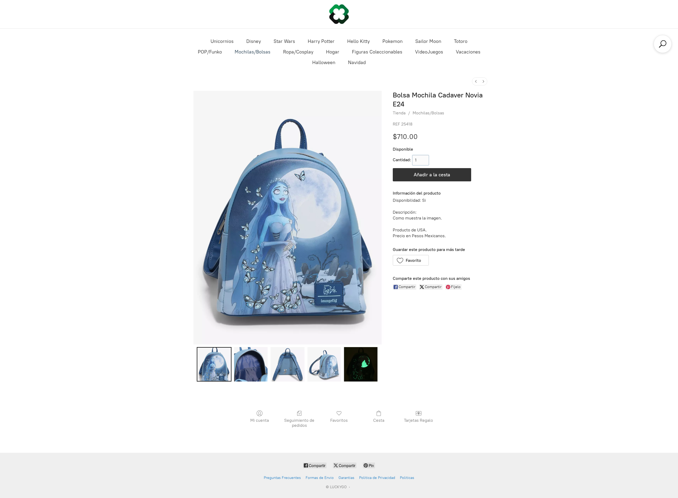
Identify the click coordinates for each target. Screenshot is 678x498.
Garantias (346, 477)
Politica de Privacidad (377, 477)
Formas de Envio (320, 477)
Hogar (332, 52)
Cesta (378, 420)
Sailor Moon (428, 41)
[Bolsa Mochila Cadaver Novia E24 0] (214, 364)
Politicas (407, 477)
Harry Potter (321, 41)
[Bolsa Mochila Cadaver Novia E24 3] (324, 364)
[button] (411, 260)
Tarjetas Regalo (418, 420)
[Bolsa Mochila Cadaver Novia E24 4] (361, 364)
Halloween (323, 62)
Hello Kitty (358, 41)
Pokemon (392, 41)
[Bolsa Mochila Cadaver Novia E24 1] (251, 364)
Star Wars (284, 41)
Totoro (460, 41)
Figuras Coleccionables (377, 52)
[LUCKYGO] (339, 14)
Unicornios (222, 41)
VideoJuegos (429, 52)
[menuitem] (476, 81)
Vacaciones (468, 52)
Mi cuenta (259, 420)
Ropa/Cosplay (298, 52)
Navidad (357, 62)
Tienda (399, 112)
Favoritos (339, 420)
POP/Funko (210, 52)
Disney (253, 41)
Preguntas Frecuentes (282, 477)
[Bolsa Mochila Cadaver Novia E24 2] (287, 364)
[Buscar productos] (662, 44)
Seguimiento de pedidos (299, 423)
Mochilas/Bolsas (252, 52)
